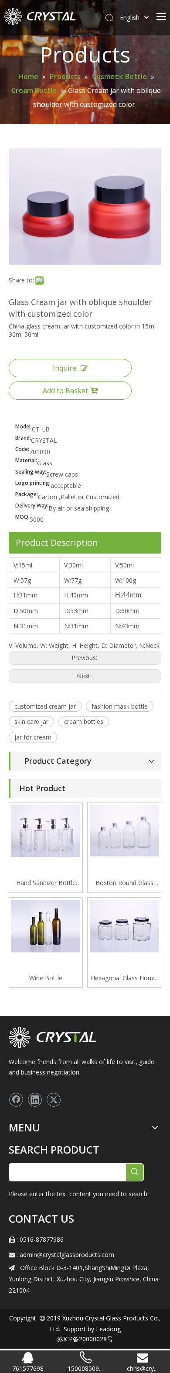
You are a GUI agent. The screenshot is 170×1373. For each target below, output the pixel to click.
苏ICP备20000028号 (85, 1339)
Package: (26, 494)
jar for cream (32, 737)
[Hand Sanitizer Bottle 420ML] (45, 830)
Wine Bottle (45, 978)
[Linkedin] (35, 1100)
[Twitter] (54, 1100)
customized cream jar (45, 706)
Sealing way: (30, 472)
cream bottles (83, 721)
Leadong (107, 1329)
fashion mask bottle (120, 706)
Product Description (57, 542)
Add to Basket (65, 390)
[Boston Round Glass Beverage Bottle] (124, 830)
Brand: (23, 438)
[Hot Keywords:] (134, 1172)
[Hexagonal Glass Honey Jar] (124, 925)
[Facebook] (16, 1100)
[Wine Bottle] (45, 925)
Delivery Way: (31, 506)
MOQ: (22, 517)
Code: (22, 449)
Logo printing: (33, 483)
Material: (26, 461)
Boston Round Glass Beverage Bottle (124, 883)
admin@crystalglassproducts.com (67, 1254)
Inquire (64, 368)
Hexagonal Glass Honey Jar (124, 978)
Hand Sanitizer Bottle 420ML (46, 883)
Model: (23, 427)
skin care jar (31, 721)
